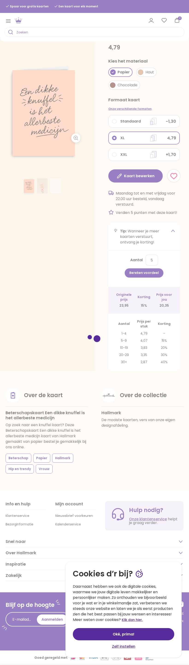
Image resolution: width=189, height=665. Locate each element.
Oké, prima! (123, 634)
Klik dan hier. (132, 619)
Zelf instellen (123, 646)
